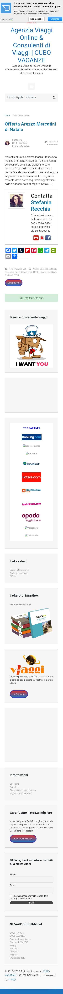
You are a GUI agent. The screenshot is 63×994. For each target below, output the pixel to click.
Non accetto (36, 19)
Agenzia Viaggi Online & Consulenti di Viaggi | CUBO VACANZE (31, 45)
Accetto (55, 19)
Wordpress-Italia (18, 958)
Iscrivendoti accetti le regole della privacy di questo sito (29, 897)
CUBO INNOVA (16, 933)
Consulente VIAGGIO (19, 942)
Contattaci (14, 787)
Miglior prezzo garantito (21, 793)
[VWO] (13, 19)
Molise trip (14, 948)
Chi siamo (14, 784)
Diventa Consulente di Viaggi (23, 790)
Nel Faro (13, 955)
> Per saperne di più (23, 838)
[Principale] (31, 86)
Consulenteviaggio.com (20, 939)
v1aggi (13, 945)
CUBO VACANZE (17, 936)
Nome (13, 874)
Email (13, 885)
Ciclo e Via (14, 951)
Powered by (5, 19)
